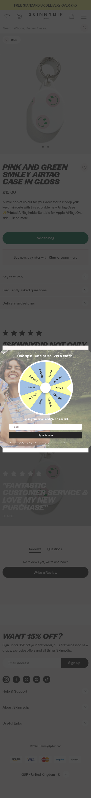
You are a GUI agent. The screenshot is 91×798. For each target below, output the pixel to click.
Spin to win (45, 434)
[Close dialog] (3, 353)
